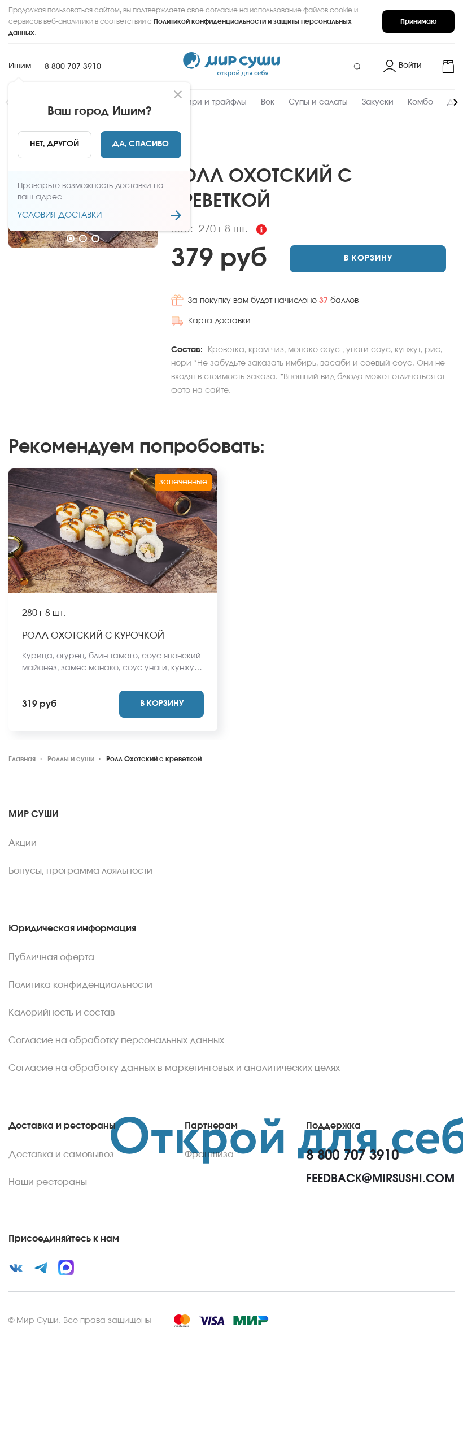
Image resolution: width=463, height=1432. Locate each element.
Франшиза (209, 1154)
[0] (443, 66)
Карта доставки (219, 321)
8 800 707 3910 (73, 67)
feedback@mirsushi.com (380, 1178)
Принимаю (418, 21)
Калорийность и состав (61, 1012)
